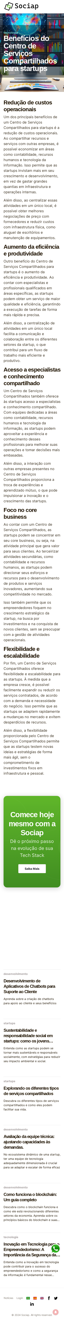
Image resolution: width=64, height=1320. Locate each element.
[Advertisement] (32, 932)
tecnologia (11, 32)
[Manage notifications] (55, 1312)
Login (20, 1297)
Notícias (8, 1297)
